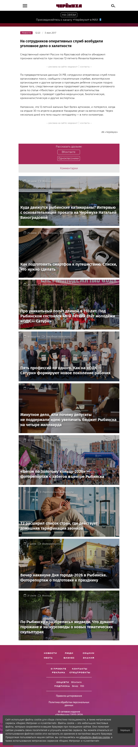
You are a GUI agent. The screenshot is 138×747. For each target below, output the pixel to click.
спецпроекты (79, 672)
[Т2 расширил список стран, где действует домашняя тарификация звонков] (69, 534)
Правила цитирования (69, 696)
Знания (88, 658)
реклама (58, 672)
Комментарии (69, 168)
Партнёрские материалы (58, 232)
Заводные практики (54, 284)
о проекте (58, 668)
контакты (85, 66)
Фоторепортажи (56, 440)
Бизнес (68, 658)
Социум (88, 653)
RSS (82, 686)
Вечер (75, 686)
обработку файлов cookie (94, 737)
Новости (50, 653)
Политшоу (51, 388)
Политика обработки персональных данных (69, 704)
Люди (69, 653)
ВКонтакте (76, 682)
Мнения (47, 181)
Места (48, 658)
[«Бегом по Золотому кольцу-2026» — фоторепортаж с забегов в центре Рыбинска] (69, 483)
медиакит (73, 66)
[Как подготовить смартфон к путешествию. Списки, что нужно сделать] (69, 275)
